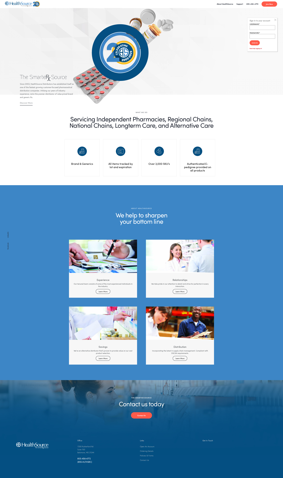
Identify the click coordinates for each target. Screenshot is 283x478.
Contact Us (141, 415)
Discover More (26, 102)
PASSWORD (254, 33)
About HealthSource (225, 4)
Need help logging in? (256, 48)
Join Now (269, 4)
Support (239, 4)
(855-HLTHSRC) (84, 461)
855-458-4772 (252, 4)
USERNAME (254, 24)
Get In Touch (208, 440)
